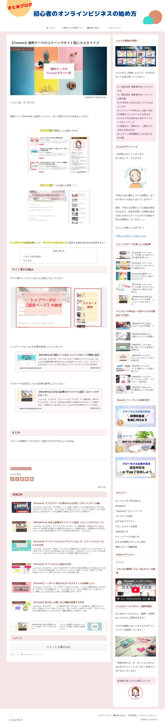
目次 (55, 251)
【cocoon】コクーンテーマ (22, 468)
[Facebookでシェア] (17, 479)
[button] (32, 479)
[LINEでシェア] (27, 479)
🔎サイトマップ (105, 715)
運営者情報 (132, 715)
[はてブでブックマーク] (22, 479)
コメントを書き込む (58, 646)
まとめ (28, 260)
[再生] (118, 599)
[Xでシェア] (12, 479)
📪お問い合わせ (119, 715)
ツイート (119, 562)
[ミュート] (149, 599)
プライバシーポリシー (147, 715)
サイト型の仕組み (33, 256)
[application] (135, 589)
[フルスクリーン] (153, 599)
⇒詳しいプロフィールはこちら (130, 236)
